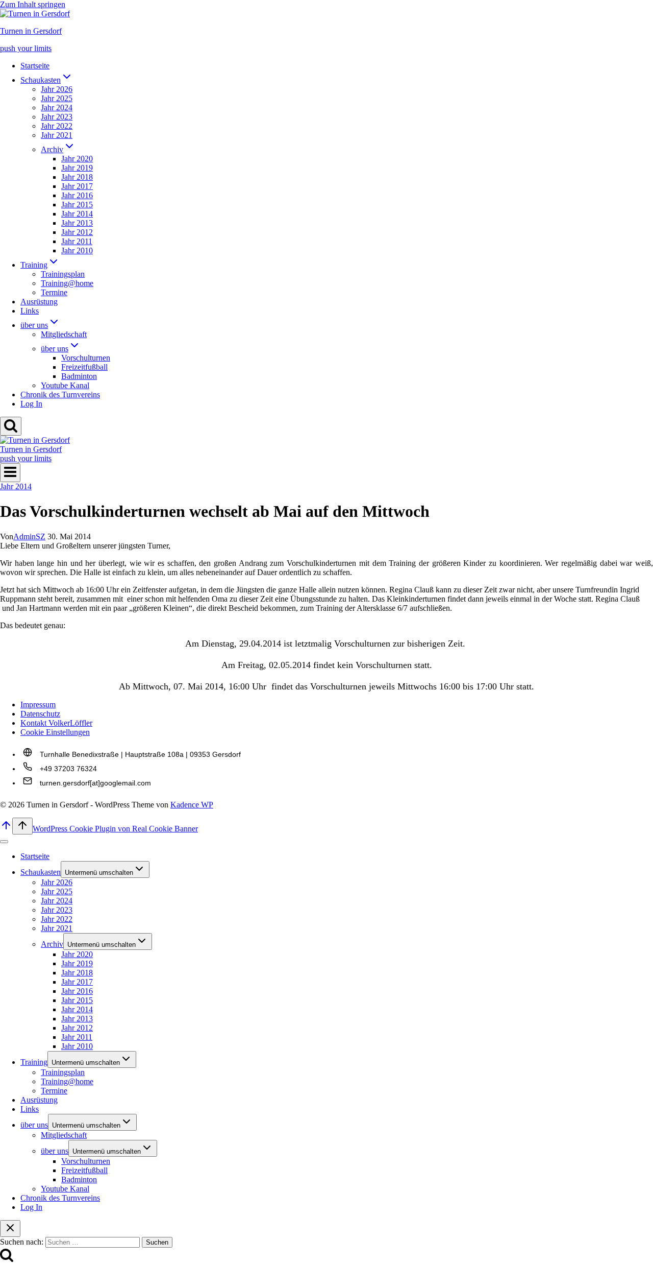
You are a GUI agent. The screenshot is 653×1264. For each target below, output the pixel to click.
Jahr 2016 (77, 195)
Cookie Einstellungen (55, 732)
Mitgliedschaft (64, 334)
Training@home (67, 283)
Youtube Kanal (65, 385)
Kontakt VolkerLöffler (56, 723)
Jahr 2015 (77, 204)
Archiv (52, 944)
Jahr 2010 (77, 250)
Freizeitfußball (84, 367)
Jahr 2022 (56, 126)
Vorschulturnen (85, 357)
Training (33, 1062)
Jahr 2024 (56, 107)
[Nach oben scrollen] (6, 828)
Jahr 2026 (56, 89)
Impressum (38, 704)
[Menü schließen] (4, 841)
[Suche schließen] (10, 1228)
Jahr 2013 (77, 223)
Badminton (79, 376)
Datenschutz (40, 713)
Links (29, 310)
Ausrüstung (39, 301)
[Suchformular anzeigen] (10, 426)
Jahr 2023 (56, 116)
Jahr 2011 (76, 241)
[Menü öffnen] (10, 472)
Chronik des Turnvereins (60, 394)
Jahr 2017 (77, 186)
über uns (34, 1124)
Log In (31, 403)
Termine (54, 292)
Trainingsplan (63, 274)
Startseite (34, 65)
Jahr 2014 (77, 213)
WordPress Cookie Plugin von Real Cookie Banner (115, 828)
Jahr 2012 (77, 232)
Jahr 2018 (77, 177)
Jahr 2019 (77, 167)
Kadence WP (191, 804)
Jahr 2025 (56, 98)
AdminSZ (29, 536)
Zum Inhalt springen (32, 4)
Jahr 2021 (56, 135)
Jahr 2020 (77, 158)
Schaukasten (40, 872)
